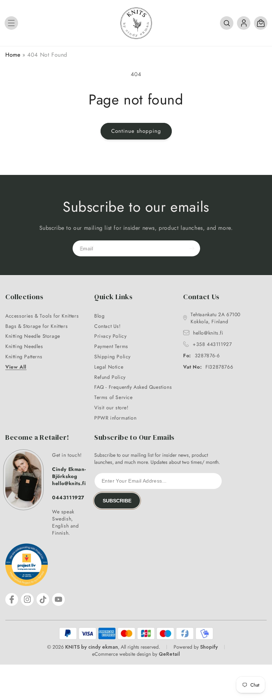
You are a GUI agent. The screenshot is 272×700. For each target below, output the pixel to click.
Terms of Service (113, 397)
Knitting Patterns (23, 356)
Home (12, 55)
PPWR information (115, 417)
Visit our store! (111, 407)
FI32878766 (208, 366)
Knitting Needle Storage (32, 336)
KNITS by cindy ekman (91, 646)
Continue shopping (136, 131)
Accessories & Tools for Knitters (42, 315)
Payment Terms (111, 346)
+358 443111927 (212, 344)
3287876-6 (201, 355)
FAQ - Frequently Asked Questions (133, 387)
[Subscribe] (191, 248)
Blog (99, 315)
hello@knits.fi (208, 332)
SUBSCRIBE (117, 500)
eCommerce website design (121, 654)
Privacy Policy (110, 336)
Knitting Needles (24, 346)
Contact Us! (107, 326)
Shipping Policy (112, 356)
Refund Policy (110, 377)
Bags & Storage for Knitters (36, 326)
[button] (11, 23)
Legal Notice (108, 366)
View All (16, 366)
